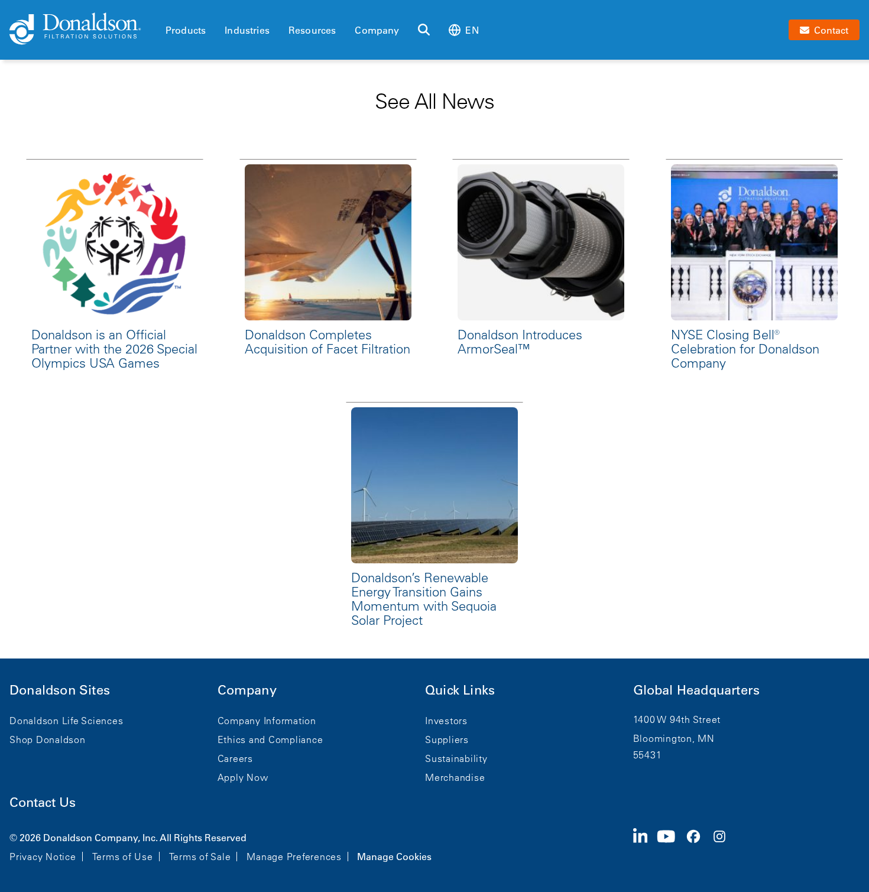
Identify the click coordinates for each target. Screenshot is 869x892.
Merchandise (455, 777)
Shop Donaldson (47, 739)
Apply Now (243, 777)
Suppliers (447, 739)
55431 (647, 755)
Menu (169, 10)
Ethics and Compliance (270, 739)
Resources (312, 30)
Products (186, 30)
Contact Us (42, 802)
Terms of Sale (200, 856)
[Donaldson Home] (82, 29)
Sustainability (456, 758)
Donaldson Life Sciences (66, 720)
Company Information (267, 720)
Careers (235, 758)
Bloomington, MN (674, 738)
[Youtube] (671, 846)
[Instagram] (724, 846)
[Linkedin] (645, 846)
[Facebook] (698, 846)
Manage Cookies (394, 856)
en (471, 30)
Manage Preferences (294, 856)
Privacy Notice (42, 856)
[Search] (423, 30)
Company (377, 30)
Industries (247, 30)
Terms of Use (122, 856)
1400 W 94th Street (677, 719)
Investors (446, 720)
